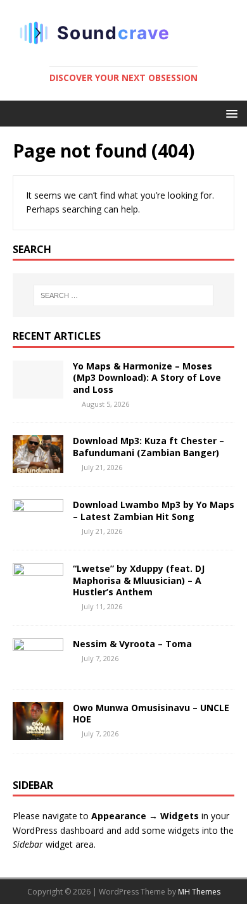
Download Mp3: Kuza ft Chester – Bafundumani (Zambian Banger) (148, 446)
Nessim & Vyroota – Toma (133, 644)
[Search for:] (124, 295)
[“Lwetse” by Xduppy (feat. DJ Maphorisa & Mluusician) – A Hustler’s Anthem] (38, 594)
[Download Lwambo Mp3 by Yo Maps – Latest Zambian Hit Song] (38, 530)
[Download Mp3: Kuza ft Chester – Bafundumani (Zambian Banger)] (38, 466)
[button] (229, 113)
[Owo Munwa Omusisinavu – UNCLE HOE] (38, 732)
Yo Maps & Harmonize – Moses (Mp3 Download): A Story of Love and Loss (147, 377)
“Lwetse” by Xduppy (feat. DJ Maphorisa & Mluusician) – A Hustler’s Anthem (139, 579)
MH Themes (199, 891)
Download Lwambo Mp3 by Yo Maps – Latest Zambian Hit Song (153, 510)
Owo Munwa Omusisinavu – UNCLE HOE (151, 713)
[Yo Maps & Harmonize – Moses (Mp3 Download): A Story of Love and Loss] (38, 391)
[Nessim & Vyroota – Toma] (38, 668)
